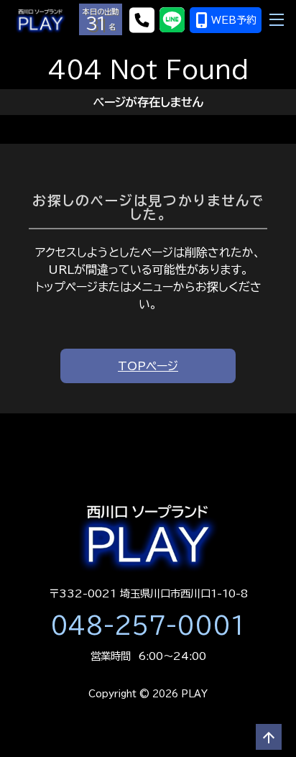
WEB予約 (233, 20)
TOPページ (148, 366)
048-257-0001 (148, 625)
